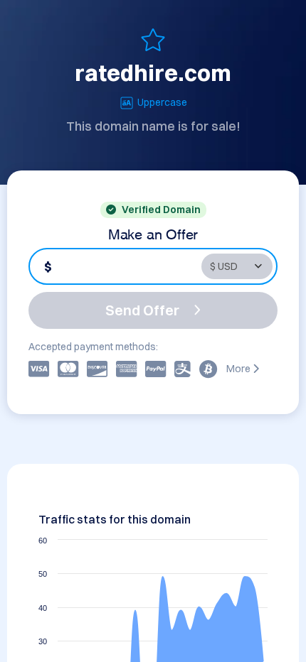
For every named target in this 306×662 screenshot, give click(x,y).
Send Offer (142, 310)
